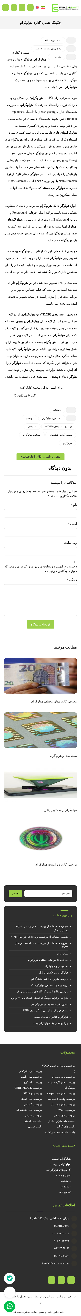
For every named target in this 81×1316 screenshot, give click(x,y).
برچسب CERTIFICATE (28, 1087)
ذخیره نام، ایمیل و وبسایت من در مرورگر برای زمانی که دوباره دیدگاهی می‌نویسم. (40, 569)
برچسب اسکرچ (33, 1082)
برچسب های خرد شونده (61, 1093)
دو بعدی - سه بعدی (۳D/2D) (58, 426)
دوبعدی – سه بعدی (48, 376)
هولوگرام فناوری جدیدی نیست (51, 1016)
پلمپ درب (62, 953)
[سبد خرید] (22, 7)
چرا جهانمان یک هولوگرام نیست (50, 1023)
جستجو (15, 893)
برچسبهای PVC (66, 1109)
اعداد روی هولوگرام (51, 418)
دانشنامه (57, 410)
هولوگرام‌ (17, 139)
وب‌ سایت (70, 542)
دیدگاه (72, 580)
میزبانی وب (48, 1296)
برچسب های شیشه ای (29, 1109)
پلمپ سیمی (35, 1126)
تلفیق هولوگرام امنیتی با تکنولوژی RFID (45, 1010)
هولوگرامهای (68, 132)
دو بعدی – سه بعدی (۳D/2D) (58, 314)
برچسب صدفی (33, 1115)
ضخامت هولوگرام (31, 434)
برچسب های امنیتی (31, 1098)
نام (74, 504)
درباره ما (66, 1186)
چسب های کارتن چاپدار (61, 1121)
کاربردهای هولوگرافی (58, 1169)
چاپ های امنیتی (33, 1121)
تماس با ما (65, 1191)
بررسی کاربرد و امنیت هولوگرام (49, 978)
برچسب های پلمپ (31, 1076)
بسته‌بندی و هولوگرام (56, 966)
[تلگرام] (61, 1280)
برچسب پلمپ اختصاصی (61, 1098)
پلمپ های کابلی (66, 1126)
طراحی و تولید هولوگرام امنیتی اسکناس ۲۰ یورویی (38, 997)
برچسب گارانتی (33, 1104)
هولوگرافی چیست (60, 1164)
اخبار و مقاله (63, 1175)
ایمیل (72, 523)
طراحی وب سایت (66, 1296)
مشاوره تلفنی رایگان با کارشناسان (40, 456)
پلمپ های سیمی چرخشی (60, 1132)
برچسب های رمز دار (63, 1104)
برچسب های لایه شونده (61, 1082)
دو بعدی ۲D (69, 251)
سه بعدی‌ (32, 426)
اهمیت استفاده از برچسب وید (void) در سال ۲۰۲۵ (39, 936)
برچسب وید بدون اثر (63, 1076)
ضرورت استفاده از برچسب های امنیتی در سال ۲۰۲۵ (41, 945)
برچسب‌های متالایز (64, 1115)
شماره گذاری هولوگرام (61, 434)
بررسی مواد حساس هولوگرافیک (49, 985)
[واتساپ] (51, 1280)
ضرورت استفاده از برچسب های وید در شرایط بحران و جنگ (41, 928)
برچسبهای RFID (32, 1093)
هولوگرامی (58, 188)
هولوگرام (40, 59)
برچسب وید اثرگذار (30, 1071)
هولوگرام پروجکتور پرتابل (53, 972)
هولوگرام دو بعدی (27, 321)
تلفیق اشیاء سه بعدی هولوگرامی (49, 1004)
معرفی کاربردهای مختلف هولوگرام (48, 959)
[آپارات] (71, 1280)
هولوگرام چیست (61, 1158)
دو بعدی (29, 418)
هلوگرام (72, 376)
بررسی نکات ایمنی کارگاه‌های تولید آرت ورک (42, 991)
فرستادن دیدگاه (40, 624)
